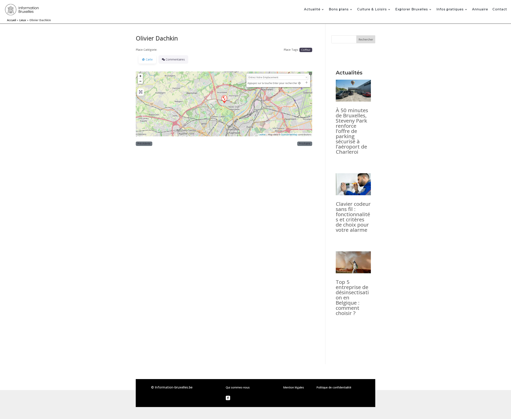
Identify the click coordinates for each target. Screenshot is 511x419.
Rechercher (365, 39)
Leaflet (262, 134)
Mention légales (293, 387)
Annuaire (480, 9)
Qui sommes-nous (238, 387)
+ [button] (140, 76)
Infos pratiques (450, 9)
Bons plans (339, 9)
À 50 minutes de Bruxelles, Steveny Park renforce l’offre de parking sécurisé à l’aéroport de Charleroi (352, 131)
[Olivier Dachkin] (224, 99)
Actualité (312, 9)
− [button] (140, 81)
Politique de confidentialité (333, 387)
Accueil (11, 20)
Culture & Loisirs (372, 9)
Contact (499, 9)
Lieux (22, 20)
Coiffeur (305, 49)
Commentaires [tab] (175, 59)
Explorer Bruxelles (411, 9)
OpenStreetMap (289, 134)
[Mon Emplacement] (299, 83)
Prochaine (304, 143)
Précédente (144, 143)
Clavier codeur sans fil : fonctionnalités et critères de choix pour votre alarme (353, 216)
